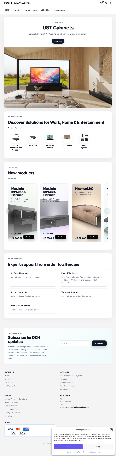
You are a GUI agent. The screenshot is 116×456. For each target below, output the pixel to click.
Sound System (60, 10)
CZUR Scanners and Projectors (71, 376)
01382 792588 (65, 401)
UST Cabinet (46, 10)
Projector (18, 10)
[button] (111, 430)
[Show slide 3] (61, 105)
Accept (68, 447)
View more (12, 178)
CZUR (8, 10)
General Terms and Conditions (16, 399)
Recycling (8, 416)
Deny (98, 447)
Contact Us (9, 382)
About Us (8, 379)
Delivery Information (12, 402)
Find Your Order (10, 386)
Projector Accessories (68, 386)
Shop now (58, 41)
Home (7, 376)
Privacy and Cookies (12, 413)
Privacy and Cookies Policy (73, 452)
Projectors (63, 379)
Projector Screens (66, 382)
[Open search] (105, 3)
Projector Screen (31, 10)
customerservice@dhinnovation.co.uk (74, 407)
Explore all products (15, 128)
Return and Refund (11, 409)
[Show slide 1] (55, 105)
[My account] (110, 3)
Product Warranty (11, 406)
